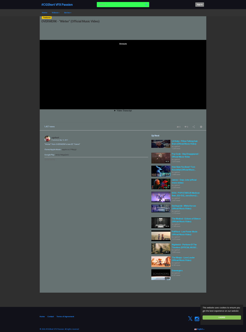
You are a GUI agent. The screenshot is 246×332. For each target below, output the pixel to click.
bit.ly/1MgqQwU (62, 155)
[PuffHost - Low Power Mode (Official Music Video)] (160, 235)
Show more (49, 160)
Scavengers (177, 270)
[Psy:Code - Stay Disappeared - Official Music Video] (160, 158)
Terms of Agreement (65, 317)
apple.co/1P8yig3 (69, 149)
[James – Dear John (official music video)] (160, 184)
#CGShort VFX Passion (56, 4)
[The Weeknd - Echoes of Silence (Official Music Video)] (160, 222)
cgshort (55, 137)
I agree (222, 317)
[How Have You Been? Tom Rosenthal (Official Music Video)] (160, 171)
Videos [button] (55, 13)
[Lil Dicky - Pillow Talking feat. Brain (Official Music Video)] (160, 144)
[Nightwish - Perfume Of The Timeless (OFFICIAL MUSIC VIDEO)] (160, 248)
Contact (50, 317)
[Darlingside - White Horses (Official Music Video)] (160, 209)
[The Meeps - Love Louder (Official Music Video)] (160, 261)
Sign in (199, 5)
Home (44, 13)
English (200, 329)
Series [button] (67, 13)
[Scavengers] (160, 274)
